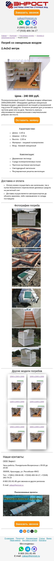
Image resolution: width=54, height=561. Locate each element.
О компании (9, 538)
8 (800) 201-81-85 (27, 27)
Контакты (42, 540)
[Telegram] (28, 531)
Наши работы (15, 540)
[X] (32, 531)
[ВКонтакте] (21, 531)
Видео (49, 538)
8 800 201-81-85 (27, 553)
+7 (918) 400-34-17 (27, 30)
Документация (31, 538)
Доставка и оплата (29, 540)
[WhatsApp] (35, 531)
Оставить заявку (27, 120)
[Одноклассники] (24, 531)
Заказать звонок (27, 12)
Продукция (13, 35)
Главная (4, 35)
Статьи (42, 538)
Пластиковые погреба (26, 35)
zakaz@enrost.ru (27, 18)
